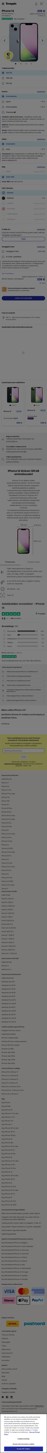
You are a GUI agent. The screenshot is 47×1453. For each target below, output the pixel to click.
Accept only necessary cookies (23, 1444)
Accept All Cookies (23, 1449)
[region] (23, 1433)
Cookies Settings (23, 1438)
